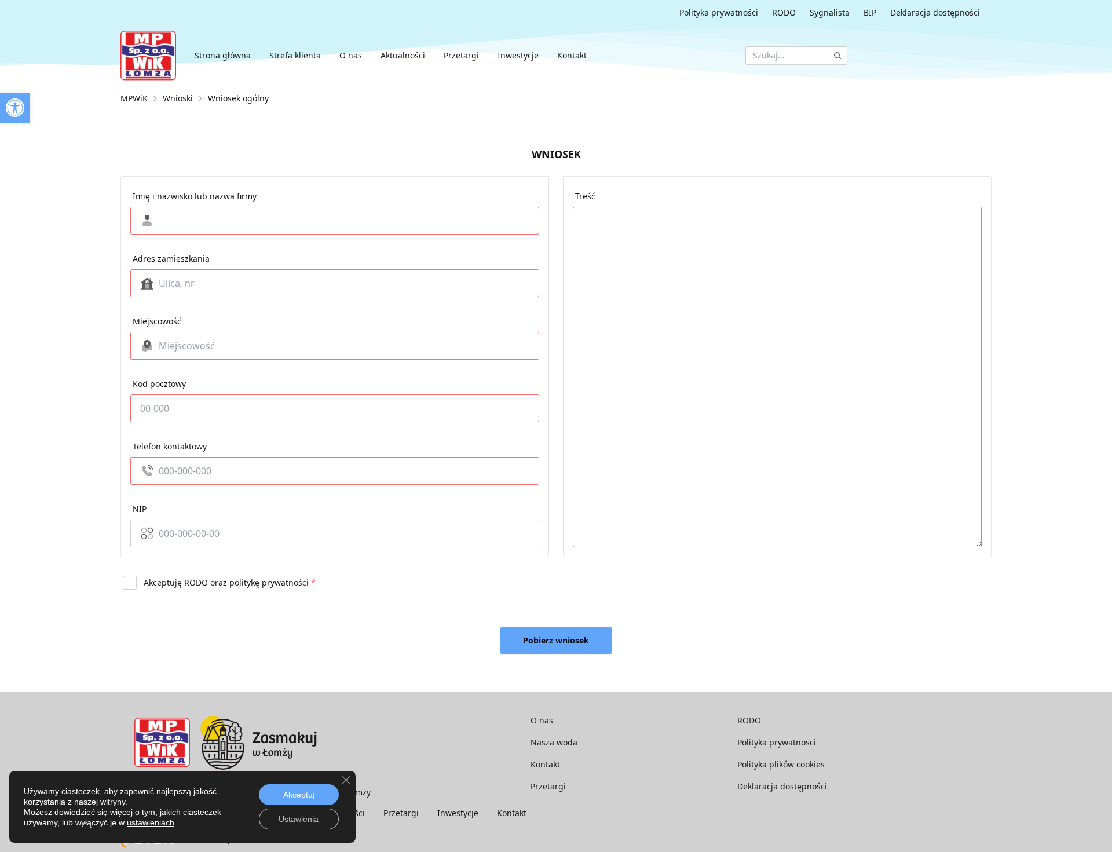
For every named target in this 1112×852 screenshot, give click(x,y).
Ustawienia (299, 819)
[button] (15, 108)
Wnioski (178, 98)
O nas (350, 55)
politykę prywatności (269, 582)
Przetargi (461, 55)
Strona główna (223, 55)
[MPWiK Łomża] (148, 55)
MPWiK (134, 98)
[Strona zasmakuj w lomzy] (258, 742)
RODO (784, 12)
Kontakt (572, 55)
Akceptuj (298, 794)
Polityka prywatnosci (776, 742)
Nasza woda (554, 742)
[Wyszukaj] (837, 55)
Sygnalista (830, 12)
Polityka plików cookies (781, 764)
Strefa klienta (295, 55)
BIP (870, 12)
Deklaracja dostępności (935, 12)
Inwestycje (518, 55)
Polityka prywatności (718, 12)
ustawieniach (150, 822)
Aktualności (403, 55)
